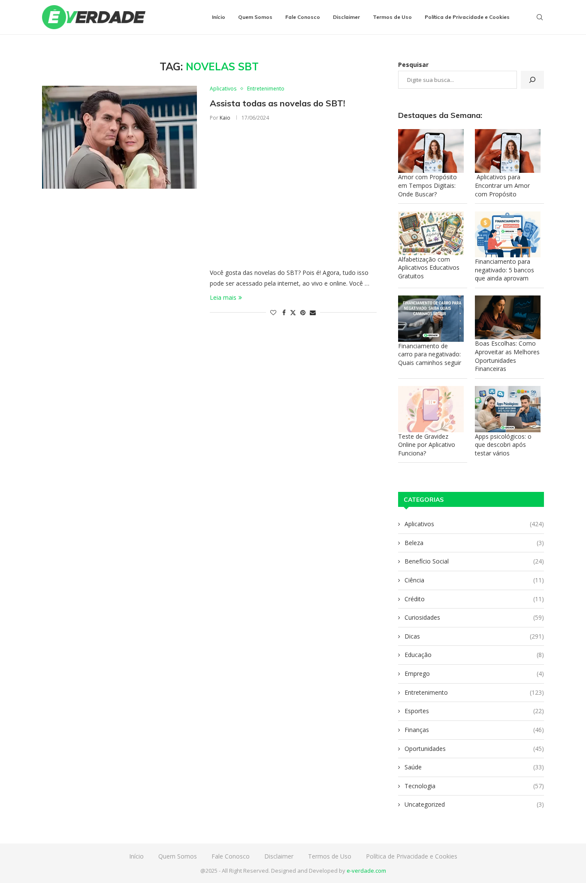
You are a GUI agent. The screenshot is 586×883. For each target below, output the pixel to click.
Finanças (474, 730)
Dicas (474, 636)
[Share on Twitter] (293, 312)
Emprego (474, 673)
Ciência (474, 580)
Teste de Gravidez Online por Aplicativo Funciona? (426, 444)
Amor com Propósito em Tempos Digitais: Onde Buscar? (427, 185)
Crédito (474, 599)
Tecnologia (474, 786)
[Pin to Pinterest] (302, 312)
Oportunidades (474, 748)
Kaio (225, 117)
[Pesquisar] (532, 80)
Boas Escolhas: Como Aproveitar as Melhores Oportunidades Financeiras (507, 356)
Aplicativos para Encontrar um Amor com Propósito (502, 185)
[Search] (539, 17)
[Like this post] (273, 312)
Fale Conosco (302, 17)
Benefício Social (474, 561)
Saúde (474, 767)
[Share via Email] (313, 312)
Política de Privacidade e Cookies (467, 17)
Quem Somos (255, 17)
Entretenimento (474, 692)
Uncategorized (474, 804)
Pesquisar (413, 64)
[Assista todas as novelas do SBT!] (119, 137)
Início (218, 17)
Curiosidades (474, 617)
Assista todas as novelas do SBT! (277, 103)
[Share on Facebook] (284, 312)
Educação (474, 655)
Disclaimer (346, 17)
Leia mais (223, 297)
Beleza (474, 543)
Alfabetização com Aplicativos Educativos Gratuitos (428, 267)
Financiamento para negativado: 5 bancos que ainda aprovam (504, 269)
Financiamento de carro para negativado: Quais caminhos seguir (429, 354)
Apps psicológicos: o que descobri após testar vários (503, 444)
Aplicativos (474, 524)
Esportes (474, 711)
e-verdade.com (366, 870)
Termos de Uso (392, 17)
